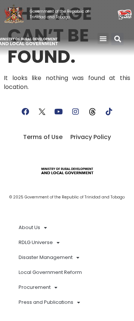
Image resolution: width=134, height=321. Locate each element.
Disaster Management (46, 257)
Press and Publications (46, 302)
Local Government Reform (50, 272)
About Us (29, 227)
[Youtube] (58, 111)
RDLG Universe (36, 242)
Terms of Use (43, 137)
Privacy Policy (90, 137)
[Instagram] (75, 111)
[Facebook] (25, 111)
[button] (103, 38)
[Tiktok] (109, 111)
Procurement (35, 287)
